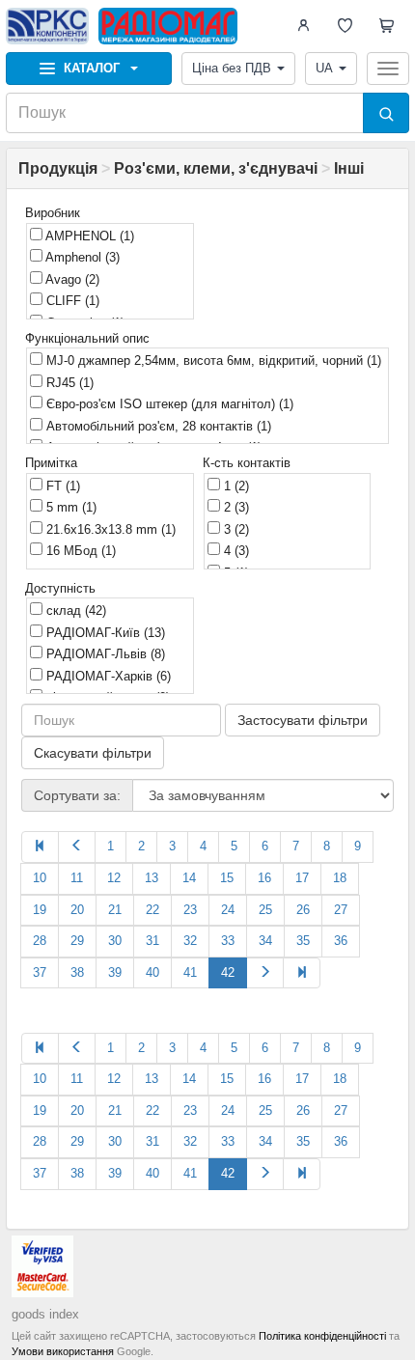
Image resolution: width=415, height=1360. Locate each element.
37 (39, 972)
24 (228, 909)
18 (339, 878)
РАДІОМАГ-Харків (106, 676)
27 (340, 909)
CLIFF (70, 300)
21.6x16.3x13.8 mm (109, 529)
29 (77, 940)
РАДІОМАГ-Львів (103, 654)
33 (228, 940)
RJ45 (68, 382)
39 (115, 972)
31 (152, 940)
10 (39, 878)
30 (115, 940)
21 (115, 909)
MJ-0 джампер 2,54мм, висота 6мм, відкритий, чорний (211, 360)
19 (39, 909)
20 (77, 909)
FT (61, 486)
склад (74, 610)
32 (190, 940)
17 (302, 878)
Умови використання (63, 1351)
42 (228, 972)
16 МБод (79, 550)
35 (303, 940)
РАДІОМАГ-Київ (103, 632)
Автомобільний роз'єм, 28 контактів (156, 426)
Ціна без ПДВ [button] (231, 68)
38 (77, 972)
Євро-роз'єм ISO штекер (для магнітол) (167, 404)
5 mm (69, 507)
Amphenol (81, 257)
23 (190, 909)
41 (190, 972)
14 (189, 878)
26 (303, 909)
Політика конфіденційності (322, 1336)
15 (227, 878)
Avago (70, 279)
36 (340, 940)
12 (114, 878)
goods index (45, 1314)
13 (151, 878)
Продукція (57, 168)
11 (76, 878)
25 (265, 909)
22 (152, 909)
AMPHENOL (88, 236)
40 (152, 972)
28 (39, 940)
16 (264, 878)
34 (265, 940)
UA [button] (324, 68)
